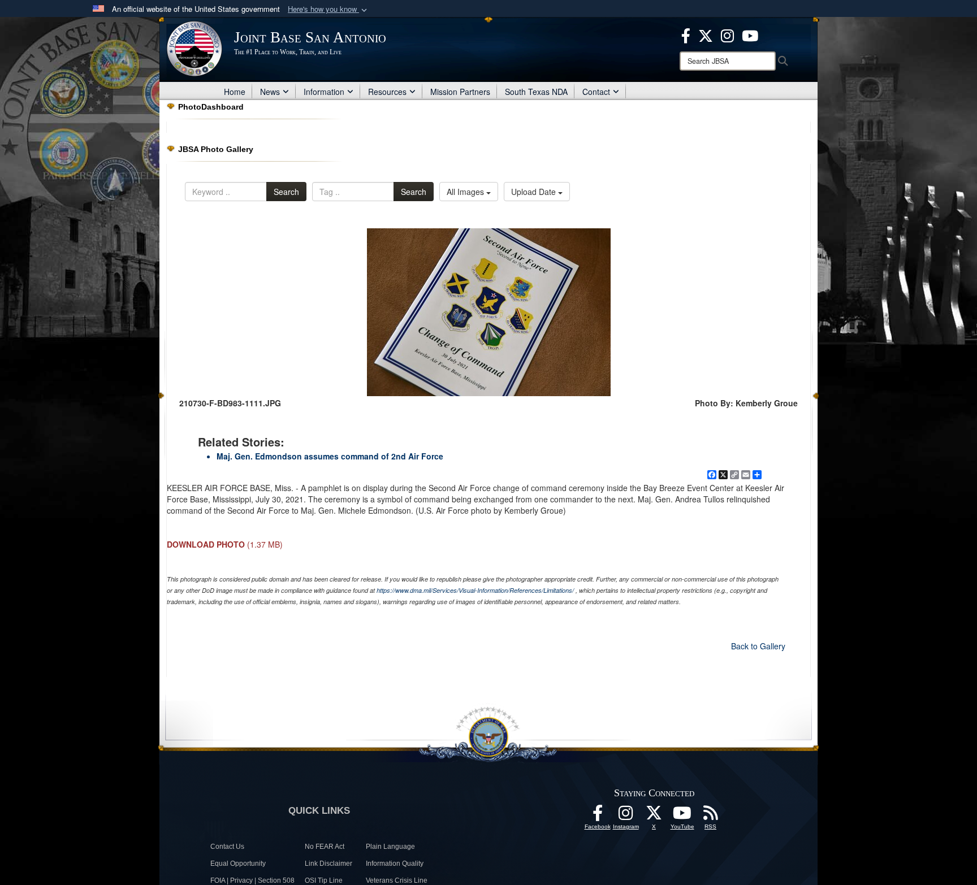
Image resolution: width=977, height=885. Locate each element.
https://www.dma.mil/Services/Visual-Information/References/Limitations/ (475, 590)
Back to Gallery (758, 646)
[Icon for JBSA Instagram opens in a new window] (727, 34)
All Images (466, 191)
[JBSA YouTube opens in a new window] (750, 34)
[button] (328, 9)
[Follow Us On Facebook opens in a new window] (597, 816)
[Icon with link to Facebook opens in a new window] (685, 34)
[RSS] (711, 816)
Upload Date (534, 191)
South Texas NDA (536, 91)
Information (324, 91)
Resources (387, 91)
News (270, 91)
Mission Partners (460, 91)
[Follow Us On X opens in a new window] (654, 816)
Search (286, 191)
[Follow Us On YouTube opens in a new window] (682, 816)
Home (234, 91)
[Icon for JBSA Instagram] (626, 816)
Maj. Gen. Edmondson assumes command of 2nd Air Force (330, 456)
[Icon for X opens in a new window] (705, 34)
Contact (596, 91)
